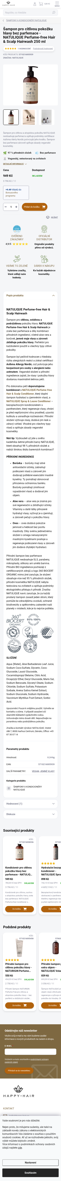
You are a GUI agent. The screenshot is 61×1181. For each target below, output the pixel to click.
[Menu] (57, 4)
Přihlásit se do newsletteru (19, 1071)
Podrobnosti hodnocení (43, 48)
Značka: (13, 58)
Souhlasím (30, 1172)
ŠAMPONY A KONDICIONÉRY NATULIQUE (27, 788)
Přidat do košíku (32, 207)
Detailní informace (13, 164)
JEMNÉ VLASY (47, 771)
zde (20, 1147)
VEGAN (35, 771)
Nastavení (30, 1162)
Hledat (54, 12)
